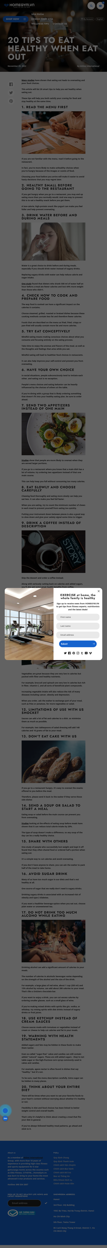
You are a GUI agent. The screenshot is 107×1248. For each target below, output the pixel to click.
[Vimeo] (90, 653)
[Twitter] (65, 653)
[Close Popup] (98, 591)
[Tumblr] (82, 653)
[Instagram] (77, 653)
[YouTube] (86, 653)
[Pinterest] (73, 653)
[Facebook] (69, 653)
